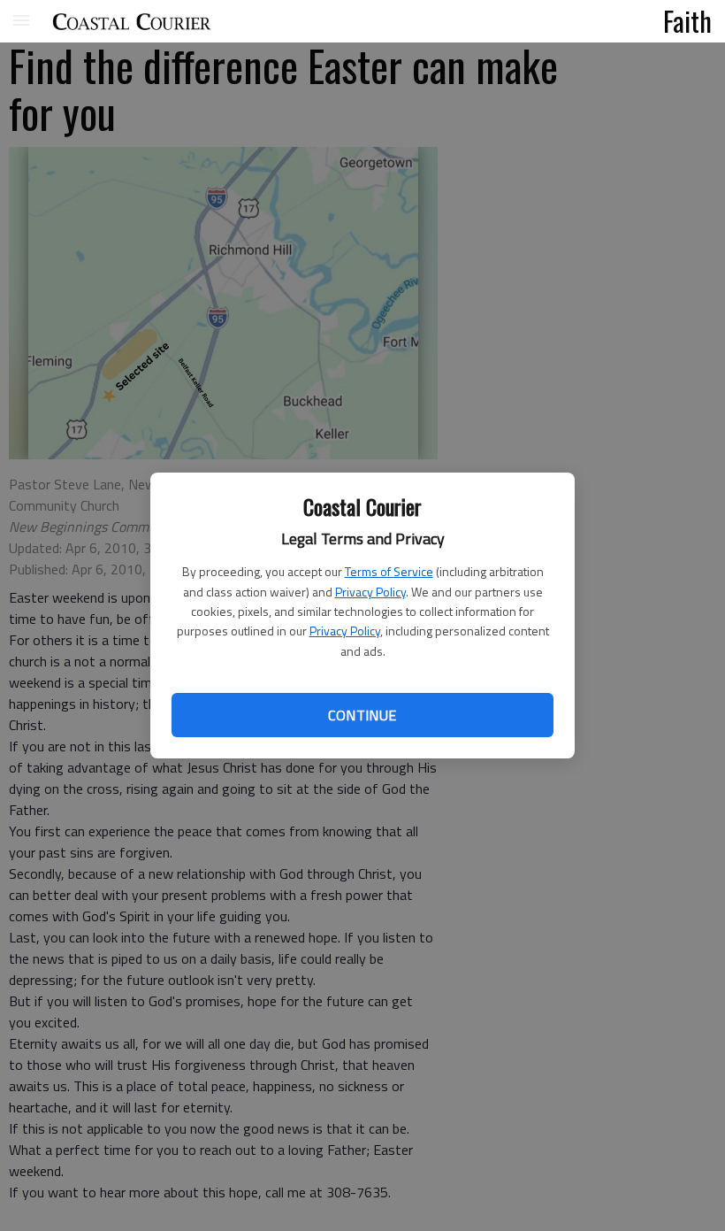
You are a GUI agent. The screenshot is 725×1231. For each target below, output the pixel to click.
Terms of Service (389, 571)
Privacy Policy (370, 591)
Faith (687, 20)
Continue (362, 715)
